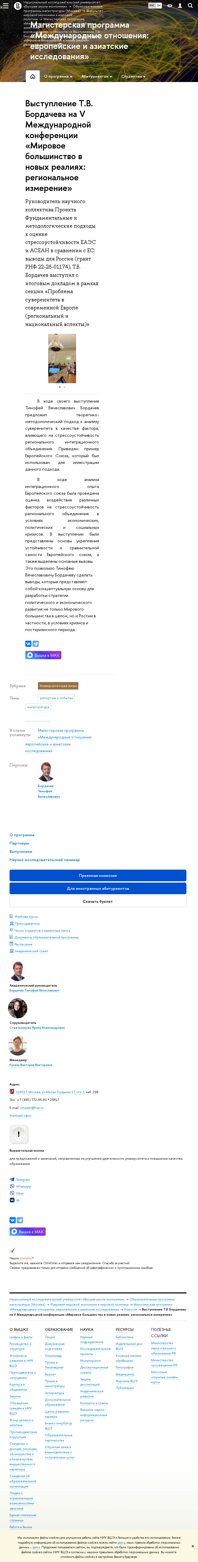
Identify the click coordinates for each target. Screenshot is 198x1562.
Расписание (23, 944)
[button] (94, 358)
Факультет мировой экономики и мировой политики (89, 1304)
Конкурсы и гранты (94, 1403)
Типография (125, 1367)
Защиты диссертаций (90, 1382)
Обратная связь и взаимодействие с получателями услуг (60, 1452)
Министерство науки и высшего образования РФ (163, 1348)
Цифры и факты (21, 1337)
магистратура (38, 707)
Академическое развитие (92, 1393)
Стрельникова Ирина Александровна (37, 1028)
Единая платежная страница (23, 1517)
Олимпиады (53, 1355)
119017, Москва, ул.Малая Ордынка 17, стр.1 (50, 1092)
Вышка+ (50, 1374)
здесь (121, 1543)
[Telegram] (20, 1220)
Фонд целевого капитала (22, 1422)
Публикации (125, 1388)
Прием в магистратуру (55, 1383)
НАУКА (86, 1329)
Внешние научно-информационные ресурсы (93, 1415)
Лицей (50, 1337)
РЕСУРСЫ (125, 1329)
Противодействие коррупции (23, 1434)
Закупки (15, 1396)
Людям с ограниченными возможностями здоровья (22, 1501)
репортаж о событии (56, 697)
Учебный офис (20, 1115)
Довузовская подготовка (54, 1346)
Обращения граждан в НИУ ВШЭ (21, 1408)
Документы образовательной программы (46, 937)
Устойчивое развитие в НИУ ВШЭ (21, 1360)
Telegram (23, 1179)
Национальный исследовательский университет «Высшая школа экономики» (67, 1299)
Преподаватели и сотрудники (23, 1375)
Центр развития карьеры (57, 1414)
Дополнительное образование (58, 1402)
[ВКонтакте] (13, 1220)
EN (159, 5)
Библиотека (124, 1337)
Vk (18, 1200)
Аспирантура (54, 1393)
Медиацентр (125, 1374)
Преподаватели (27, 923)
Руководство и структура (20, 1346)
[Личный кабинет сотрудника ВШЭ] (180, 6)
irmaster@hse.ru (32, 1107)
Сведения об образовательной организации (23, 1481)
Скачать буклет (98, 901)
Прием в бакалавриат (54, 1365)
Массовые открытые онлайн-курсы (164, 1377)
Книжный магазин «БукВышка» (129, 1358)
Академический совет (31, 951)
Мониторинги (90, 1360)
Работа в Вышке (21, 1527)
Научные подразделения (91, 1339)
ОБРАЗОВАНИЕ (59, 1329)
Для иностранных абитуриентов (98, 888)
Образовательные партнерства (58, 1437)
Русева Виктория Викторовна (31, 1065)
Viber (20, 1193)
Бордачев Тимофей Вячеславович (34, 990)
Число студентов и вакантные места (42, 930)
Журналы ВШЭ (127, 1381)
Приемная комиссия (98, 875)
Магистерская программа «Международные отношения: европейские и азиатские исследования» (91, 1307)
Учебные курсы (26, 916)
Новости (130, 1309)
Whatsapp (23, 1186)
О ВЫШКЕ (19, 1329)
